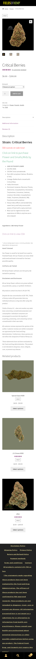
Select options (18, 408)
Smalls (22, 105)
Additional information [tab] (10, 123)
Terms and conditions (13, 563)
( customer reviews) (19, 70)
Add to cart (17, 94)
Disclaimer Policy (18, 546)
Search (18, 655)
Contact (28, 563)
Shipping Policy (10, 550)
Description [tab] (6, 117)
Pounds (16, 105)
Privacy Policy (26, 550)
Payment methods (18, 558)
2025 (6, 107)
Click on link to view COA (13, 234)
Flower (12, 9)
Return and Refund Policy (18, 554)
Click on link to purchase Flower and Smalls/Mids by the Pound (16, 157)
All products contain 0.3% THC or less (16, 569)
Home (6, 9)
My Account (6, 655)
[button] (30, 21)
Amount (5, 84)
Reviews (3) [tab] (6, 129)
